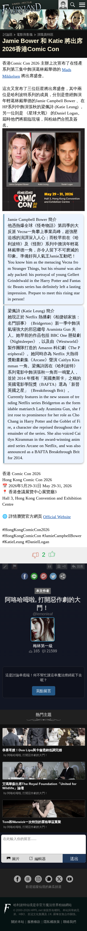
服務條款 (33, 922)
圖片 (15, 859)
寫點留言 (43, 691)
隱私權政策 (52, 922)
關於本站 (17, 922)
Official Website (57, 516)
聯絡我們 (69, 922)
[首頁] (21, 15)
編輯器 (40, 859)
